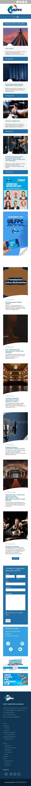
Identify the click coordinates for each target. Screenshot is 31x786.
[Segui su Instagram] (20, 2)
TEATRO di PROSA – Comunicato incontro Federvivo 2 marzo (12, 400)
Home (5, 723)
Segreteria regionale (9, 737)
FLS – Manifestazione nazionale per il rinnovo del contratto (14, 351)
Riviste (5, 759)
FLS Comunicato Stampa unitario (13, 303)
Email (7, 581)
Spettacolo (8, 745)
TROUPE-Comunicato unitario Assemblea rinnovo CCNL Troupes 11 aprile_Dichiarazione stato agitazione (15, 158)
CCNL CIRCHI (9, 48)
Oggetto (8, 587)
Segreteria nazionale (9, 732)
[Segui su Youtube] (26, 2)
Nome (8, 574)
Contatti (7, 728)
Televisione (8, 750)
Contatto (7, 763)
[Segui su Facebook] (17, 2)
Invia (8, 621)
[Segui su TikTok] (23, 2)
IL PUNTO (8, 765)
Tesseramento (9, 739)
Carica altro (15, 558)
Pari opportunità (9, 734)
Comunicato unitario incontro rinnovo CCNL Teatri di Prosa (14, 84)
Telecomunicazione (10, 748)
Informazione (8, 752)
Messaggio (9, 593)
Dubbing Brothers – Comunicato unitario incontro (15, 448)
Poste (6, 754)
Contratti (6, 756)
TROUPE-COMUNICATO (12, 121)
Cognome (18, 578)
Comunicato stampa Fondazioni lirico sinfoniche (14, 547)
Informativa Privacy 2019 (10, 782)
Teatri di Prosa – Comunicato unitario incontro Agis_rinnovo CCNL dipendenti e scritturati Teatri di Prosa (15, 497)
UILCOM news (9, 761)
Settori (5, 743)
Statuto (7, 730)
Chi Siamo (6, 726)
